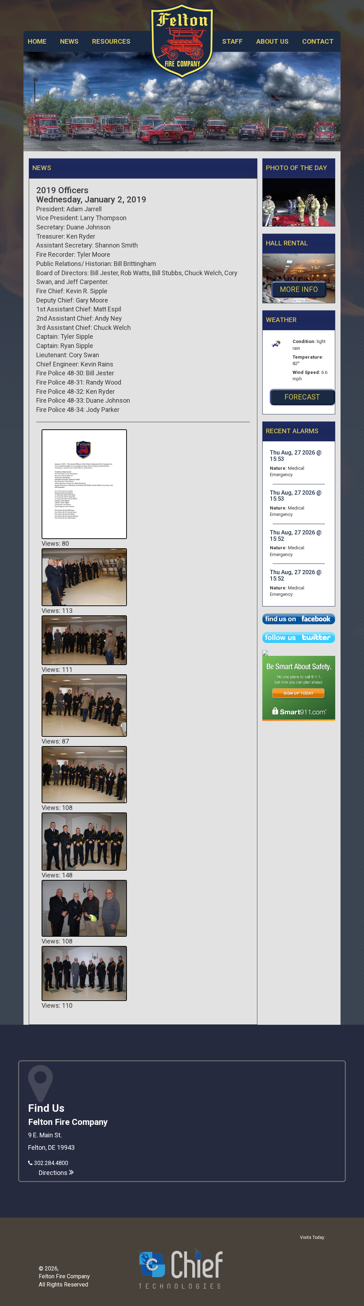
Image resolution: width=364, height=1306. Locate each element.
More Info (299, 289)
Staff (232, 41)
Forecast (302, 397)
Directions (54, 1172)
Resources (111, 41)
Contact (318, 41)
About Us (272, 41)
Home (37, 41)
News (69, 41)
